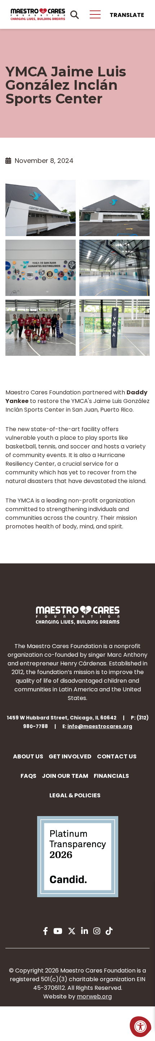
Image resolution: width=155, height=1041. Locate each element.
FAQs (28, 776)
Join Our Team (65, 776)
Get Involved (70, 756)
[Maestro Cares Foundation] (37, 14)
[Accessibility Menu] (140, 1026)
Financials (111, 776)
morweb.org (94, 996)
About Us (28, 756)
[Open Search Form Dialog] (74, 14)
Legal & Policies (75, 795)
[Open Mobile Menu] (95, 14)
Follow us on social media (77, 911)
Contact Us (117, 756)
